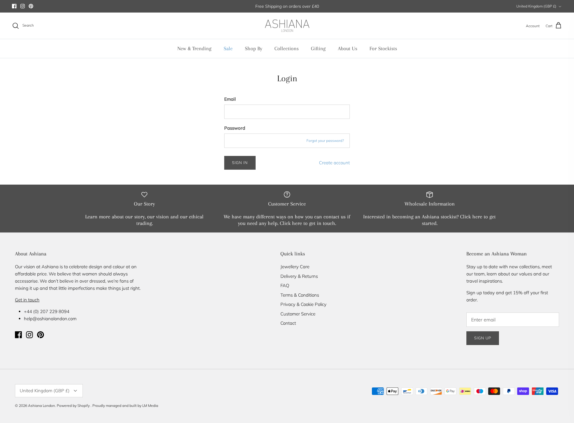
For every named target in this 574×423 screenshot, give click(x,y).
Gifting (318, 48)
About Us (347, 48)
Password (234, 128)
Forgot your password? (325, 140)
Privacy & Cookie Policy (303, 304)
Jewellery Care (294, 266)
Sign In (240, 162)
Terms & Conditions (299, 295)
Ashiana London (41, 405)
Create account (334, 162)
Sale (228, 48)
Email (230, 99)
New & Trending (194, 48)
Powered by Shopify (73, 405)
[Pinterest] (31, 6)
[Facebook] (14, 6)
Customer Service (297, 314)
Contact (288, 323)
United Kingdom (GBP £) (536, 6)
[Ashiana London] (287, 26)
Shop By (253, 48)
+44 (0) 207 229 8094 (46, 311)
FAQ (284, 285)
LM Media (150, 405)
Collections (286, 48)
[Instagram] (22, 6)
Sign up (482, 337)
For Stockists (383, 48)
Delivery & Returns (299, 276)
